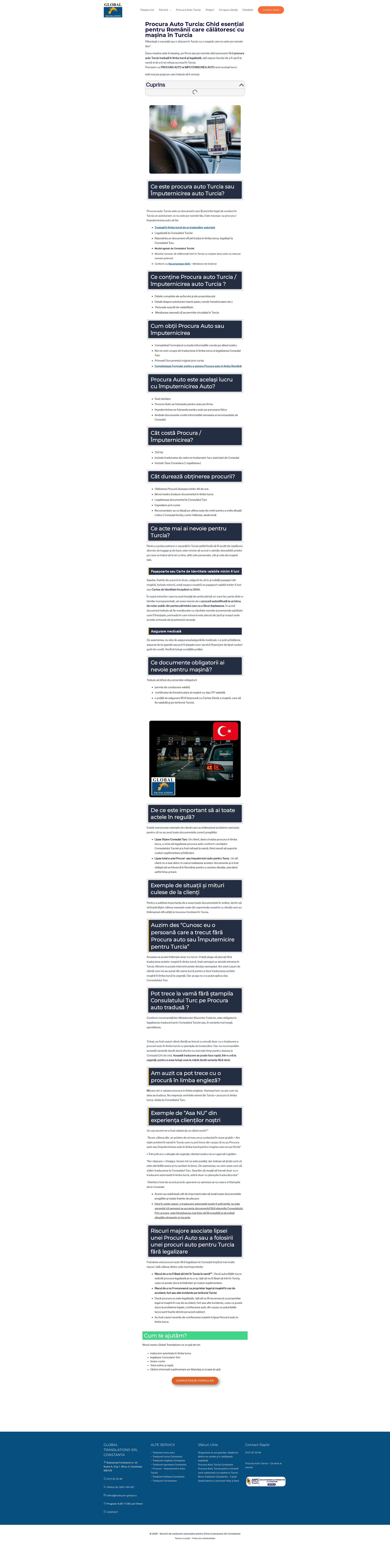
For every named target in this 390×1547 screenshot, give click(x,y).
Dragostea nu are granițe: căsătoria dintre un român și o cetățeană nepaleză (218, 1456)
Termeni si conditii (182, 1538)
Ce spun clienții (228, 9)
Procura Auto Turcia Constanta (215, 1464)
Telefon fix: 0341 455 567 (120, 1487)
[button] (241, 85)
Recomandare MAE (179, 263)
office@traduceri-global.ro (122, 1495)
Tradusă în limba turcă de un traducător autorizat (185, 227)
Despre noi (147, 9)
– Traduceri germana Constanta (168, 1464)
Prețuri (210, 9)
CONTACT (112, 1512)
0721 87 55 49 (114, 1478)
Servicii (163, 9)
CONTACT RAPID (271, 10)
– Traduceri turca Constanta (166, 1456)
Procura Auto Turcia (188, 9)
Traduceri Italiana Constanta (168, 1476)
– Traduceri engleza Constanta (168, 1460)
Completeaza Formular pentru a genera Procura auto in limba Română (198, 366)
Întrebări (248, 9)
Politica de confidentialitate (203, 1538)
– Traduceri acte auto (163, 1452)
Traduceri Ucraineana (165, 1480)
